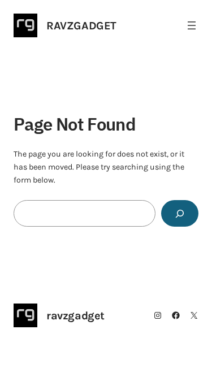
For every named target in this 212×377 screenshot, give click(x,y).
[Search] (179, 213)
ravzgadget (81, 25)
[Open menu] (191, 25)
